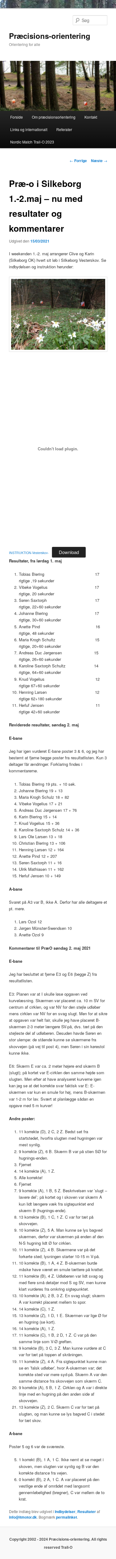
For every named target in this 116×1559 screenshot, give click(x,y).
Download (69, 552)
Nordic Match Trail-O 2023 (32, 141)
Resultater (86, 1511)
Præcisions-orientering (49, 35)
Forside (16, 117)
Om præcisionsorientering (53, 117)
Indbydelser (65, 1511)
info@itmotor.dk (23, 1517)
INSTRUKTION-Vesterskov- (29, 552)
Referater (64, 129)
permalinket (66, 1517)
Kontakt (90, 117)
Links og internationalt (28, 129)
